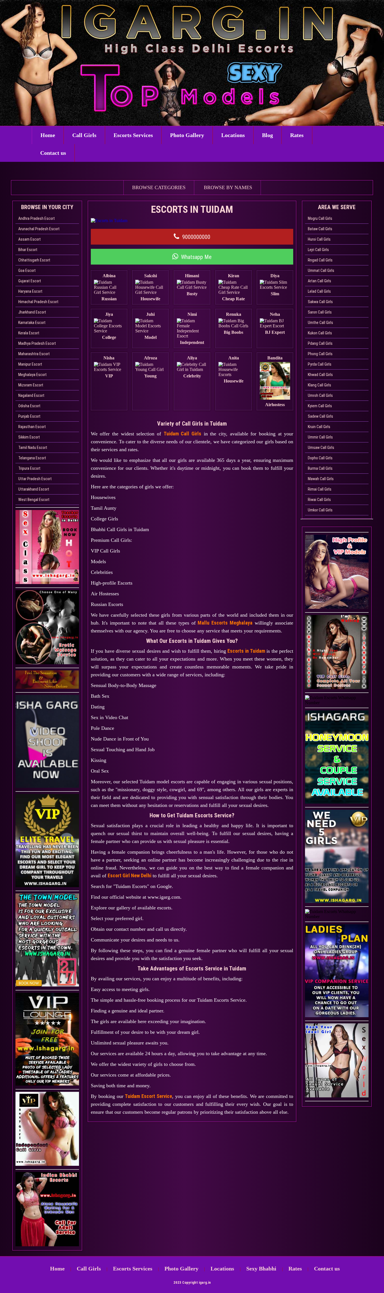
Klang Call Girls (319, 385)
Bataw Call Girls (320, 229)
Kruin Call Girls (319, 426)
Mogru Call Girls (320, 218)
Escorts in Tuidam (246, 651)
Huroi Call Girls (319, 239)
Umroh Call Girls (320, 395)
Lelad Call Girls (319, 291)
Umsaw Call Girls (321, 447)
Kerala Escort (28, 333)
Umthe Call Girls (320, 322)
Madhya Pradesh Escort (37, 343)
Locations (233, 135)
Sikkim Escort (29, 437)
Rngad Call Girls (320, 260)
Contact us (53, 153)
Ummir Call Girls (320, 437)
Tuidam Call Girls (182, 434)
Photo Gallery (187, 135)
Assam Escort (29, 239)
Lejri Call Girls (318, 249)
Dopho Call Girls (320, 458)
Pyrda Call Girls (319, 364)
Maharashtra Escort (34, 354)
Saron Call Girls (320, 312)
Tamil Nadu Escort (32, 447)
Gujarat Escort (29, 281)
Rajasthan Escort (32, 426)
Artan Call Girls (319, 281)
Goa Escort (27, 270)
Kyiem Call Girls (320, 406)
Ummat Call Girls (321, 270)
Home (47, 135)
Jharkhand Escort (32, 312)
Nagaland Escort (31, 395)
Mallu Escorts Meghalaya (225, 623)
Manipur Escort (30, 364)
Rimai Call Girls (319, 489)
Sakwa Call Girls (320, 301)
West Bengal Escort (33, 499)
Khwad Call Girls (320, 374)
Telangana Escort (32, 458)
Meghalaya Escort (32, 374)
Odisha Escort (29, 406)
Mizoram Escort (30, 385)
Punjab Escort (29, 416)
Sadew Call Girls (320, 416)
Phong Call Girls (320, 354)
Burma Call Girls (320, 468)
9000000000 (196, 237)
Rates (297, 135)
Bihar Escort (27, 249)
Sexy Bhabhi (261, 1268)
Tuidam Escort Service (148, 1096)
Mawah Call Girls (321, 479)
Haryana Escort (30, 291)
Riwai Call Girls (319, 499)
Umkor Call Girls (320, 510)
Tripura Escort (29, 468)
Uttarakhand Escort (33, 489)
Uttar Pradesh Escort (35, 479)
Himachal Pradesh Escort (38, 301)
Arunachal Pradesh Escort (39, 229)
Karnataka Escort (32, 322)
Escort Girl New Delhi (129, 875)
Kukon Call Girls (320, 333)
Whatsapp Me (196, 257)
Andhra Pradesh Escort (36, 218)
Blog (267, 135)
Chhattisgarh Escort (34, 260)
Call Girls (84, 135)
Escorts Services (133, 135)
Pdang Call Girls (320, 343)
